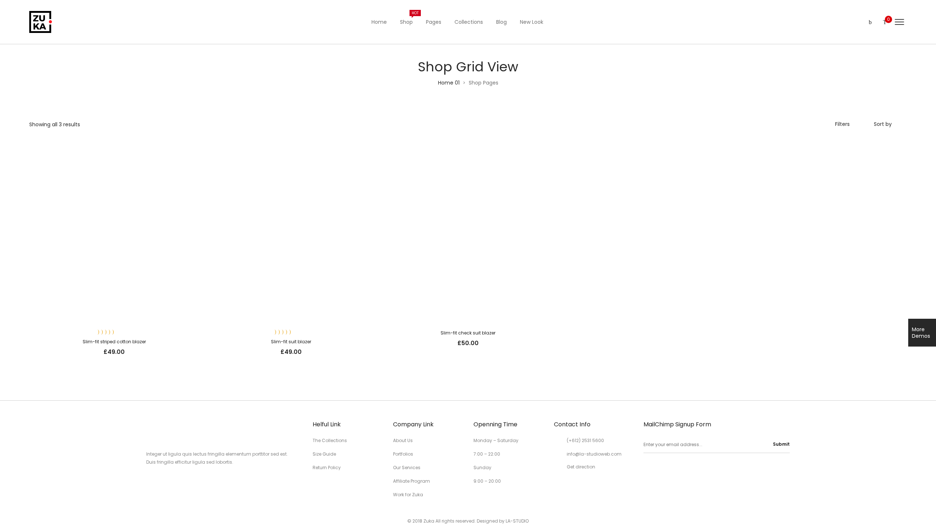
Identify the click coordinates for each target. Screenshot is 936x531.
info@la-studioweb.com (594, 454)
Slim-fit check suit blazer (468, 333)
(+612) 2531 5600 (585, 440)
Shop (409, 18)
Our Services (406, 467)
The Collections (330, 440)
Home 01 (449, 82)
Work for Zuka (408, 494)
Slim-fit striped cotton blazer (114, 342)
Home (379, 22)
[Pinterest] (670, 467)
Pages (433, 22)
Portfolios (403, 454)
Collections (468, 22)
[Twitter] (658, 467)
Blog (501, 22)
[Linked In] (683, 467)
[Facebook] (646, 467)
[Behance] (695, 467)
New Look (531, 22)
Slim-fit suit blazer (291, 342)
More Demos (921, 333)
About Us (403, 440)
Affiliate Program (411, 481)
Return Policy (327, 467)
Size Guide (324, 454)
